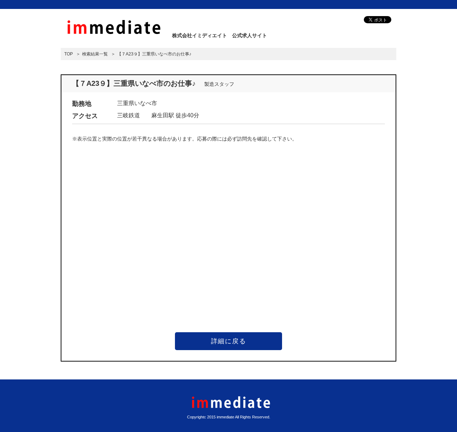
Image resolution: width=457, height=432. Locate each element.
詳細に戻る (228, 341)
